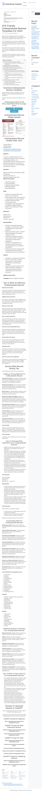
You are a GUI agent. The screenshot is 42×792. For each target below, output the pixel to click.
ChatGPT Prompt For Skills (9, 83)
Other (4, 782)
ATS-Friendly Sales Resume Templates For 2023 (22, 776)
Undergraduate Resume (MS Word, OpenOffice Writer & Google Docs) (14, 64)
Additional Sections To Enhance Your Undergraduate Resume (14, 76)
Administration (34, 90)
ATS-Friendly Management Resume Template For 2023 (14, 776)
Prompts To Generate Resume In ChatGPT (11, 79)
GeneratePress (29, 790)
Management (34, 101)
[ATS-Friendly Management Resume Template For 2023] (14, 773)
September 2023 (34, 75)
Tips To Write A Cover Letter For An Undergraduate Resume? (14, 78)
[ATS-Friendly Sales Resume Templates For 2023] (22, 773)
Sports (32, 111)
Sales (32, 109)
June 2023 (33, 79)
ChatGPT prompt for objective (10, 81)
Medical (33, 104)
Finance (33, 92)
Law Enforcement (35, 96)
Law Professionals (35, 97)
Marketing (33, 102)
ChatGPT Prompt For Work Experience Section (13, 82)
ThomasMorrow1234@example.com (12, 149)
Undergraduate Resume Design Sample (10, 65)
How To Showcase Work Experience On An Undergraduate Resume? (15, 72)
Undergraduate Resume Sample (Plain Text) (11, 66)
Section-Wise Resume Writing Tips (9, 69)
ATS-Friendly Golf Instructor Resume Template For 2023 (35, 47)
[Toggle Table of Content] (24, 60)
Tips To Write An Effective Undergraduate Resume (12, 68)
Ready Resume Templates (13, 4)
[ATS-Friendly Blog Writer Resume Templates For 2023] (5, 773)
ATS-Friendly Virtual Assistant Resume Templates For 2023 (35, 33)
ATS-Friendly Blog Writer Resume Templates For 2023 (5, 776)
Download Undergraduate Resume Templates (11, 61)
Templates (25, 2)
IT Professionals (34, 94)
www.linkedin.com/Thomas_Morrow (12, 150)
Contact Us (25, 5)
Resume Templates (32, 2)
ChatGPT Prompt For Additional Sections (12, 84)
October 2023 (34, 73)
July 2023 (33, 77)
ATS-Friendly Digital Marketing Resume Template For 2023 (13, 785)
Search (32, 11)
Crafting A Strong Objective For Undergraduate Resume (14, 70)
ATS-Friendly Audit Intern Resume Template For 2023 (35, 37)
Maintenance (34, 99)
